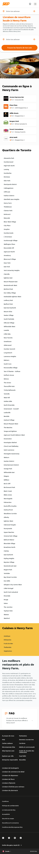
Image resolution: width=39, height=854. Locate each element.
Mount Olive (8, 312)
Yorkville (7, 394)
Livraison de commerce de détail (13, 772)
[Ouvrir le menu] (35, 4)
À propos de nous (8, 736)
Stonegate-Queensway (11, 454)
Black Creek (8, 491)
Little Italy (7, 334)
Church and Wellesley (11, 446)
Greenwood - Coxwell (11, 409)
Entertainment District (11, 465)
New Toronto (8, 338)
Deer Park (7, 263)
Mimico (6, 379)
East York (7, 267)
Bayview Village (9, 562)
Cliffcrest (7, 192)
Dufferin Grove (9, 375)
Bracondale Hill (9, 248)
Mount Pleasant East (10, 282)
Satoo (6, 603)
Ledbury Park (8, 300)
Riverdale (7, 596)
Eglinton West (8, 521)
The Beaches (8, 427)
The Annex (7, 383)
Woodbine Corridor (10, 514)
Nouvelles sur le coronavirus (10, 823)
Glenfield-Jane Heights (11, 199)
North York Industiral (11, 592)
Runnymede (8, 528)
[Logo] (6, 4)
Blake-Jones (8, 495)
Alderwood (7, 345)
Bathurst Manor (9, 540)
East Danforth (8, 555)
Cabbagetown (8, 188)
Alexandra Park (9, 158)
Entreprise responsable (10, 760)
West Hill (7, 398)
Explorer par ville (8, 756)
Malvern (6, 360)
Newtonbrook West (10, 285)
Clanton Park (8, 211)
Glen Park (7, 181)
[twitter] (3, 840)
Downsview (8, 439)
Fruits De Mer (8, 644)
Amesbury (7, 255)
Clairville (7, 274)
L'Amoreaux (8, 237)
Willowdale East (9, 472)
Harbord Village (9, 420)
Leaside (6, 330)
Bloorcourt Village (10, 259)
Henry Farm (8, 203)
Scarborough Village (10, 240)
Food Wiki (22, 756)
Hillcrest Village (9, 323)
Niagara (6, 476)
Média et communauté (27, 747)
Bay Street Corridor (10, 577)
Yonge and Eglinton (10, 431)
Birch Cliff (7, 484)
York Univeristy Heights (12, 270)
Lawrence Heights (10, 356)
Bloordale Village (9, 543)
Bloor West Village (10, 222)
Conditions (5, 801)
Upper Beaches (9, 532)
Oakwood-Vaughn (10, 525)
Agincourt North (9, 252)
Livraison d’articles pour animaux (13, 787)
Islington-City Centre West (13, 585)
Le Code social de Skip (8, 810)
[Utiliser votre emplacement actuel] (34, 11)
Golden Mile (8, 401)
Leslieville (7, 413)
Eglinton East (8, 278)
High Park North (9, 166)
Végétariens (8, 651)
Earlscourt (7, 214)
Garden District (9, 461)
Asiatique (7, 636)
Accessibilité (6, 814)
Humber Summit (9, 349)
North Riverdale (9, 405)
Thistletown (8, 207)
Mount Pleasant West (11, 424)
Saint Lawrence (9, 450)
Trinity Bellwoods (9, 390)
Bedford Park (8, 304)
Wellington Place (9, 244)
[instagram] (15, 840)
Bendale (6, 416)
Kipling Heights (9, 558)
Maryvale (7, 218)
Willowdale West (9, 326)
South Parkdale (9, 319)
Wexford (7, 618)
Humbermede (8, 233)
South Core (7, 364)
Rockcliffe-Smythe (10, 506)
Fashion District (9, 196)
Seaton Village (8, 315)
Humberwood (8, 162)
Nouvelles (22, 760)
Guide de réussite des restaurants (26, 751)
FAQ (3, 740)
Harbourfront (8, 510)
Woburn (6, 457)
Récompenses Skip (8, 747)
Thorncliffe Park (9, 386)
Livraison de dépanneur (10, 775)
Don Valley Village (10, 293)
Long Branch (8, 353)
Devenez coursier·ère (26, 740)
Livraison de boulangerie (10, 768)
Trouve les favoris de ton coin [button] (19, 47)
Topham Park (8, 611)
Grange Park (8, 469)
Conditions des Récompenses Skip (12, 827)
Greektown (7, 341)
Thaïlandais (7, 647)
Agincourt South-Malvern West (14, 435)
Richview (7, 177)
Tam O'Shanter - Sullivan (12, 371)
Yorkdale (7, 573)
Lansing (6, 169)
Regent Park (8, 570)
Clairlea (6, 551)
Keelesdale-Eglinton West (12, 297)
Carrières (22, 743)
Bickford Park (8, 289)
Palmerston (7, 502)
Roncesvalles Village (10, 368)
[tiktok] (21, 840)
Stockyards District (10, 184)
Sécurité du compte (8, 818)
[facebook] (9, 840)
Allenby (6, 517)
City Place (7, 225)
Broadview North (9, 547)
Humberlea (7, 173)
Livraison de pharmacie (10, 790)
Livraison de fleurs (8, 779)
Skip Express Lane (8, 751)
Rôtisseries (7, 640)
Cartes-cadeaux (7, 743)
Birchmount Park (9, 487)
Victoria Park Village (10, 536)
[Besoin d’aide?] (30, 4)
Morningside (8, 499)
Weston (6, 615)
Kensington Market (10, 442)
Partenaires (23, 736)
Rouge (6, 600)
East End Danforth (10, 308)
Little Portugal (8, 588)
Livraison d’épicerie (8, 783)
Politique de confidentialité (10, 805)
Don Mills (7, 581)
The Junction (8, 607)
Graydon (7, 229)
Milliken (6, 480)
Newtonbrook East (10, 566)
